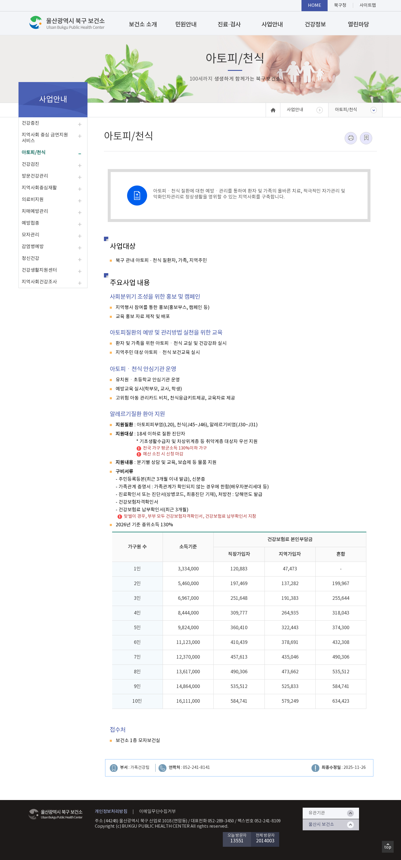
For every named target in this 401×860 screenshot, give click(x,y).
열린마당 (358, 24)
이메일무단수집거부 (157, 811)
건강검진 (30, 164)
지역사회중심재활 (39, 188)
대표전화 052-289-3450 (212, 821)
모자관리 (30, 235)
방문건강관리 (35, 176)
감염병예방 (33, 246)
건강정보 (315, 24)
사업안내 (272, 24)
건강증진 (30, 123)
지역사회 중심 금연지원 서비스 (45, 137)
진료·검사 (229, 24)
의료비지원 (33, 199)
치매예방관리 (35, 211)
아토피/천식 (34, 152)
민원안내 (185, 24)
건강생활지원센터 (39, 270)
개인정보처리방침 (111, 811)
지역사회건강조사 (39, 282)
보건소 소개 (143, 24)
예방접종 (30, 223)
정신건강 (30, 258)
